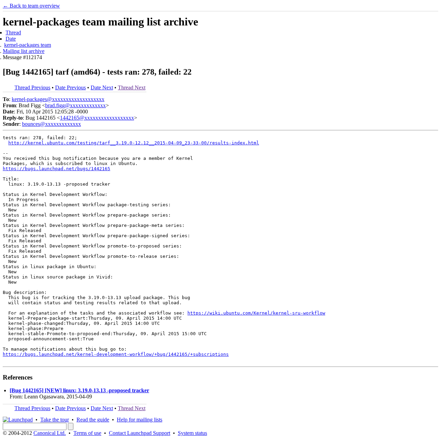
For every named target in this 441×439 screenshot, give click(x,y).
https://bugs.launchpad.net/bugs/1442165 (56, 168)
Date (11, 39)
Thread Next (131, 87)
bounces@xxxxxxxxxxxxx (51, 124)
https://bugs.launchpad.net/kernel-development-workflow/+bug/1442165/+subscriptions (116, 354)
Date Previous (70, 87)
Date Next (102, 87)
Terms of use (87, 433)
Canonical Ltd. (49, 433)
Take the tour (54, 419)
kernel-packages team (27, 45)
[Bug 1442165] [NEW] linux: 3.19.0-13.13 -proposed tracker (79, 390)
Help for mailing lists (139, 419)
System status (192, 433)
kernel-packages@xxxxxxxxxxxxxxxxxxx (58, 99)
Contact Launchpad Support (139, 433)
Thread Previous (32, 87)
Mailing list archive (23, 51)
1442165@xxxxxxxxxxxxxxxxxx (97, 118)
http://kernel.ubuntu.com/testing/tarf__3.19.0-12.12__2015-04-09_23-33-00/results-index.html (133, 142)
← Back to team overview (31, 6)
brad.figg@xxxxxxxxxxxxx (75, 105)
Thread (13, 32)
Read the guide (92, 419)
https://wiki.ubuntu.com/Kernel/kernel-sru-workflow (256, 313)
